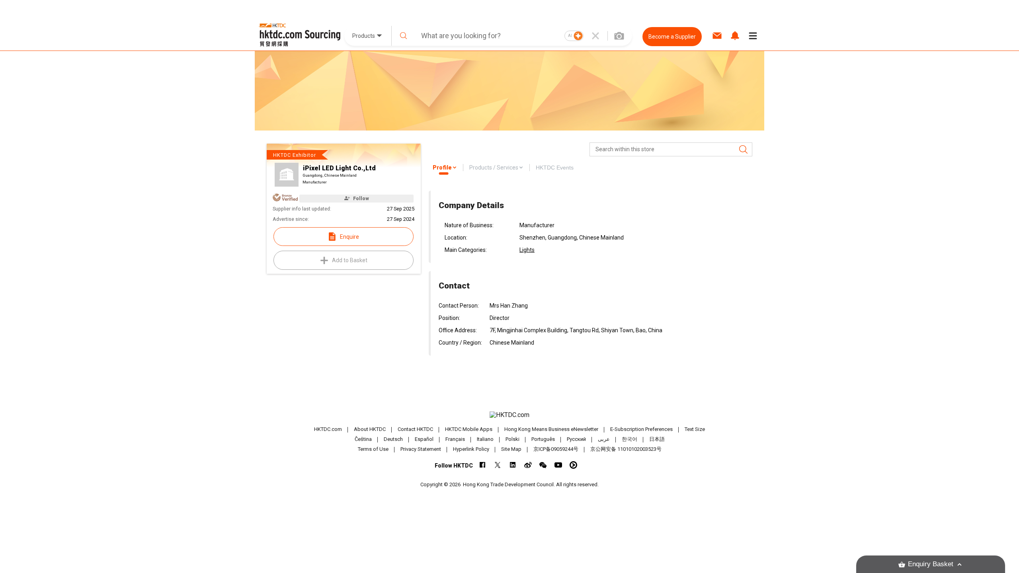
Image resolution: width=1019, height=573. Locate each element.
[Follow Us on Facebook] (482, 465)
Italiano (485, 439)
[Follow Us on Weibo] (528, 465)
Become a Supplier (672, 36)
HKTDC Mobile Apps (468, 429)
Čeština (363, 439)
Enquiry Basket (930, 564)
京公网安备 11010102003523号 (626, 449)
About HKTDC (370, 429)
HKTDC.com (328, 429)
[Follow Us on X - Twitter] (498, 465)
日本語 (657, 439)
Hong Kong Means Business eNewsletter (551, 429)
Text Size (695, 429)
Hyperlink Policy (471, 449)
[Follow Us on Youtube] (558, 465)
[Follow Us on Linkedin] (513, 465)
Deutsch (393, 439)
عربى (604, 439)
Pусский (576, 439)
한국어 (629, 439)
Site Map (511, 449)
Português (543, 439)
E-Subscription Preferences (641, 429)
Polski (512, 439)
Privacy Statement (420, 449)
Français (455, 439)
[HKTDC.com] (509, 415)
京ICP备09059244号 (555, 449)
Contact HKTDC (415, 429)
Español (424, 439)
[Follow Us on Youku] (573, 465)
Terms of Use (373, 449)
